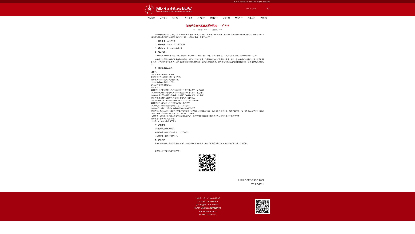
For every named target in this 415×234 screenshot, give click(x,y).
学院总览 (151, 18)
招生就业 (176, 18)
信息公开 (266, 1)
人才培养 (163, 18)
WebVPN (252, 1)
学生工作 (188, 18)
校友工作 (251, 18)
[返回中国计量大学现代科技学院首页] (168, 5)
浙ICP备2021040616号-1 (207, 214)
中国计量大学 (243, 1)
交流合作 (239, 18)
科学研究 (201, 18)
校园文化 (213, 18)
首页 (235, 1)
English (259, 1)
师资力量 (226, 18)
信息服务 (264, 18)
